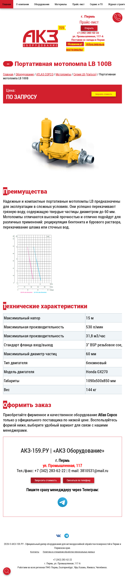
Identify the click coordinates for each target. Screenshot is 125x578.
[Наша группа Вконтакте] (58, 537)
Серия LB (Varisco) (85, 74)
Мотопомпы (63, 74)
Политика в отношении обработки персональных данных (69, 551)
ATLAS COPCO (44, 74)
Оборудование (25, 74)
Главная (8, 74)
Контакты (34, 551)
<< (8, 63)
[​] (62, 178)
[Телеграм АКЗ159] (62, 505)
